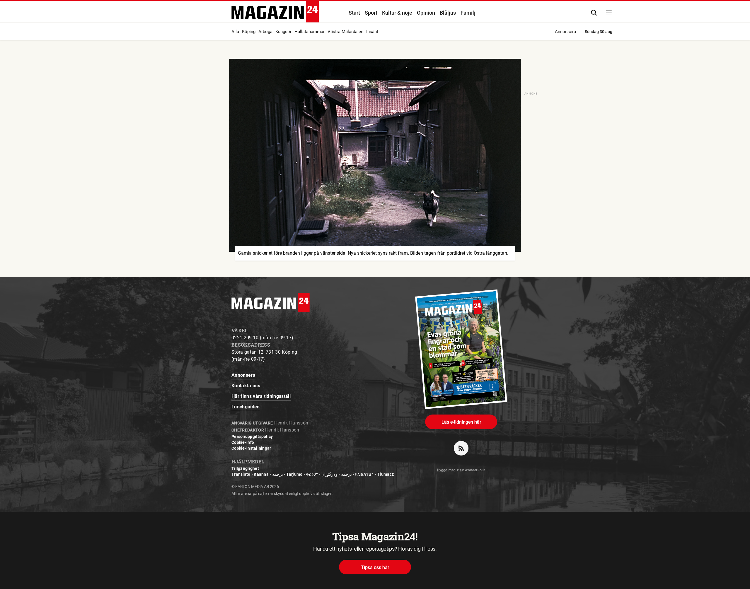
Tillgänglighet (245, 468)
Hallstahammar (309, 31)
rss (461, 448)
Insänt (372, 31)
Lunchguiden (245, 407)
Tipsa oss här (375, 567)
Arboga (265, 31)
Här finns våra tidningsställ (261, 396)
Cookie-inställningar (251, 448)
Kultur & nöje (397, 13)
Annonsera (565, 31)
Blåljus (448, 13)
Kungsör (283, 31)
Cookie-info (242, 442)
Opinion (426, 13)
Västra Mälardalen (345, 31)
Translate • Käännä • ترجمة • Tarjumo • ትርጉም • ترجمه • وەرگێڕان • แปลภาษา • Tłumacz (312, 474)
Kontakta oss (245, 385)
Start (354, 13)
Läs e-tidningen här (461, 422)
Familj (468, 13)
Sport (371, 13)
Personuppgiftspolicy (252, 436)
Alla (235, 31)
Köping (248, 31)
